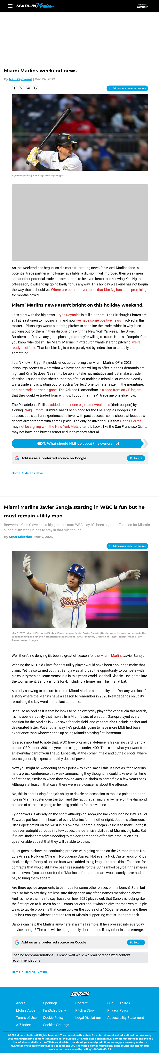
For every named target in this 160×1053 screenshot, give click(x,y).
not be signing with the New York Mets (49, 426)
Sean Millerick (20, 537)
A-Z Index (23, 1025)
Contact (81, 1003)
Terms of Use (26, 1018)
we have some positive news (98, 320)
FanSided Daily (54, 1010)
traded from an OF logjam (121, 390)
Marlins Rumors (35, 972)
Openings (50, 1003)
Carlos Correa (130, 421)
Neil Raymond (20, 79)
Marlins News (33, 473)
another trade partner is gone (34, 390)
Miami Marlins (111, 656)
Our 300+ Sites (118, 1003)
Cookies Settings (56, 1025)
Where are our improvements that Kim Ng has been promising (99, 290)
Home (16, 473)
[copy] (35, 88)
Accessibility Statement (125, 1018)
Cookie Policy (53, 1018)
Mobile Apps (25, 1010)
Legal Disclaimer (88, 1018)
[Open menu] (10, 6)
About (20, 1003)
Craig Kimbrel (34, 410)
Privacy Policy (118, 1010)
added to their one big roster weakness (79, 405)
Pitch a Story (85, 1010)
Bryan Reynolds (68, 315)
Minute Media (25, 1035)
